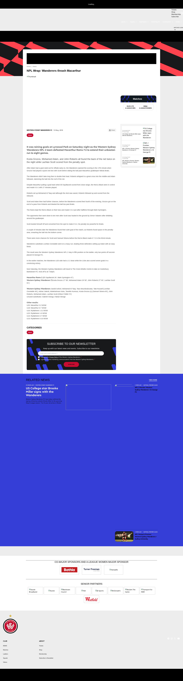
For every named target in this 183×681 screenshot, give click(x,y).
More (178, 22)
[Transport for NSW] (147, 590)
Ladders (5, 654)
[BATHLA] (69, 569)
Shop (40, 650)
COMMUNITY (167, 22)
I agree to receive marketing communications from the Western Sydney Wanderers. (67, 359)
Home (29, 66)
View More (153, 380)
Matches (5, 650)
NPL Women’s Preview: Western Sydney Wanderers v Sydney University (130, 162)
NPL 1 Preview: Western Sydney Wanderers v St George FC (146, 390)
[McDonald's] (115, 590)
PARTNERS (143, 22)
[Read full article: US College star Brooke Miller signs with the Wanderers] (149, 133)
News (35, 66)
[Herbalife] (113, 569)
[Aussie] (51, 590)
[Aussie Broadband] (35, 590)
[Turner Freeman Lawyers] (91, 569)
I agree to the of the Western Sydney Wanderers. (61, 357)
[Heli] (83, 590)
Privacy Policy (53, 357)
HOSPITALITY (155, 22)
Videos (5, 662)
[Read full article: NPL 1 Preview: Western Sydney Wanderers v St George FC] (149, 147)
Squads (5, 658)
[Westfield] (91, 599)
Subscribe (71, 364)
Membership (43, 654)
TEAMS (132, 22)
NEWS (123, 22)
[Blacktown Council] (67, 590)
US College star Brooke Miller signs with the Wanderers (42, 392)
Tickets (41, 646)
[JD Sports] (99, 590)
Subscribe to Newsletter (46, 658)
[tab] (130, 107)
